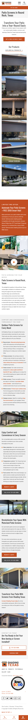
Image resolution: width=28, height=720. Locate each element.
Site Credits (5, 706)
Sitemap (11, 706)
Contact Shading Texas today (10, 601)
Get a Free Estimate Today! (14, 39)
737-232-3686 (14, 7)
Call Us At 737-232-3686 (11, 492)
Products (11, 669)
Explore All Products (13, 50)
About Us (4, 669)
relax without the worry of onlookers (13, 362)
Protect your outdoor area (19, 388)
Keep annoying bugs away (18, 342)
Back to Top (6, 712)
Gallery (4, 672)
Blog (9, 672)
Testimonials (19, 669)
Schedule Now (14, 653)
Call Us (5, 718)
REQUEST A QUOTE (9, 487)
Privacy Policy (18, 706)
